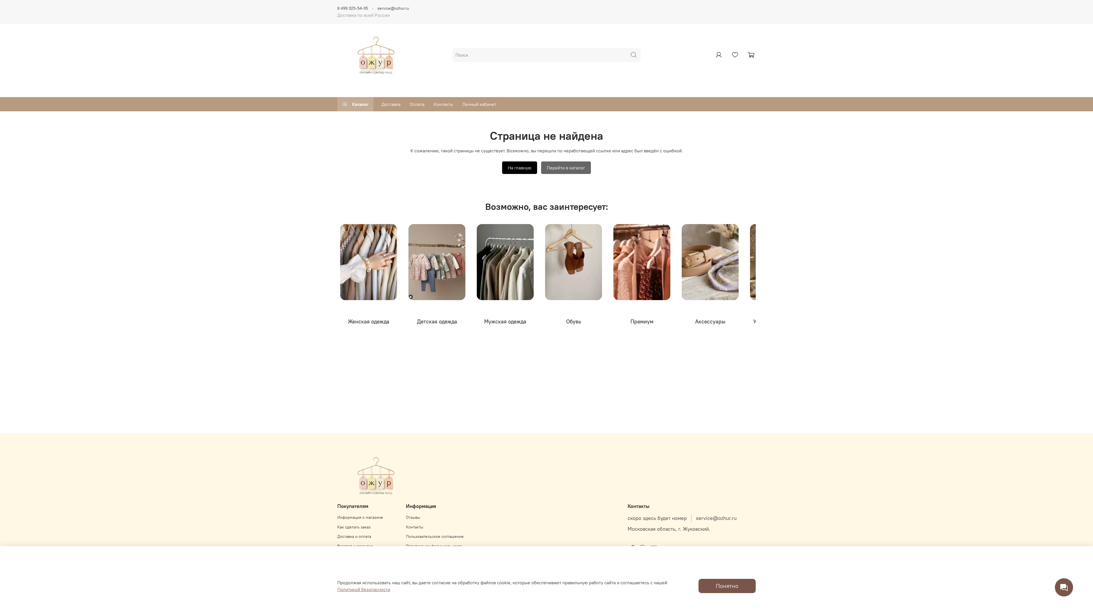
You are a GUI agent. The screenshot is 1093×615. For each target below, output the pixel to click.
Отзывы (413, 517)
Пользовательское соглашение (435, 536)
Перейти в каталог (566, 168)
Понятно (727, 585)
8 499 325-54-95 (352, 8)
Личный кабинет (479, 104)
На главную (519, 168)
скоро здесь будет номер (657, 518)
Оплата (417, 104)
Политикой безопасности (363, 589)
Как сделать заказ (354, 527)
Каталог (360, 104)
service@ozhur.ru (393, 8)
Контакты (443, 104)
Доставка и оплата (354, 536)
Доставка (390, 104)
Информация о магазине (360, 517)
